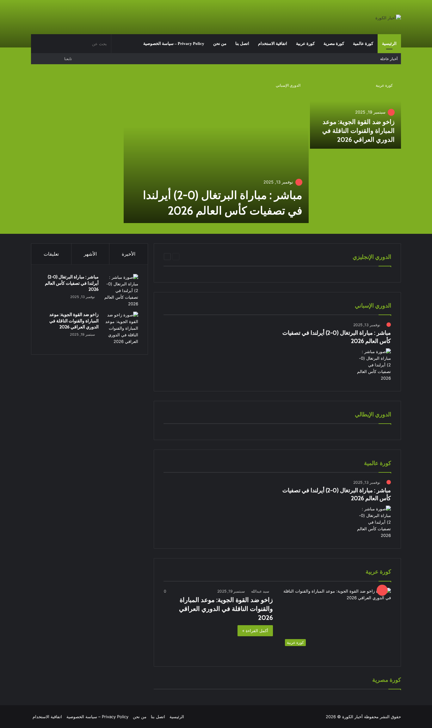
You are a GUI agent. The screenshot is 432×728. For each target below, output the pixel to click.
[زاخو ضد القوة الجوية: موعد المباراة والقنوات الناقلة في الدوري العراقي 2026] (355, 112)
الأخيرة (128, 254)
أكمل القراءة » (255, 630)
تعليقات (51, 254)
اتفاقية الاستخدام (272, 43)
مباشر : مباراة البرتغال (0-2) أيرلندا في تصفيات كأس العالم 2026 (72, 283)
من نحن (219, 43)
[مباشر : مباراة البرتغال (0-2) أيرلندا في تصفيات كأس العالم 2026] (216, 149)
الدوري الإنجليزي (203, 256)
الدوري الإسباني (288, 85)
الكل (224, 256)
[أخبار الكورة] (388, 17)
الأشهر (90, 254)
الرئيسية (389, 43)
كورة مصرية (334, 43)
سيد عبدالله (260, 591)
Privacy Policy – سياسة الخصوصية (173, 43)
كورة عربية (305, 43)
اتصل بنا (242, 43)
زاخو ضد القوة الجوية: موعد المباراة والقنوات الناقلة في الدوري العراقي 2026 (358, 130)
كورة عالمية (363, 43)
